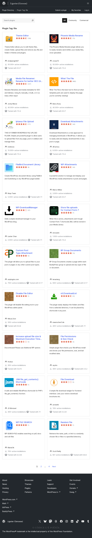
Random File (66, 422)
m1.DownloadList (69, 293)
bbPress (6, 507)
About (4, 480)
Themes (28, 484)
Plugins (27, 488)
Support (50, 484)
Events (72, 484)
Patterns (28, 492)
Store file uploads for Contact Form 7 (70, 208)
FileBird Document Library (28, 164)
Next (54, 466)
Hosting (5, 488)
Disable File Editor (24, 293)
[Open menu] (88, 3)
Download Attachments (72, 121)
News (4, 484)
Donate (74, 488)
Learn (49, 480)
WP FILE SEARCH (24, 422)
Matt (5, 503)
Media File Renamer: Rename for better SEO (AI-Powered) (29, 79)
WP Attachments (69, 164)
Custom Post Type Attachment (24, 251)
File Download (67, 379)
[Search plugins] (32, 20)
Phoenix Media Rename (72, 35)
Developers (51, 488)
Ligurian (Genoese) (15, 521)
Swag (73, 492)
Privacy (5, 492)
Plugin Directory (8, 10)
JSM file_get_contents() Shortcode (27, 380)
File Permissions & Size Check (68, 337)
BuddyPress (8, 511)
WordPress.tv (53, 492)
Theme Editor (22, 35)
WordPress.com (10, 499)
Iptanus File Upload (25, 121)
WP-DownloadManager (27, 207)
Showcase (29, 480)
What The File (67, 78)
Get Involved (75, 480)
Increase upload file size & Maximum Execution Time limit (28, 337)
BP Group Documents (71, 250)
